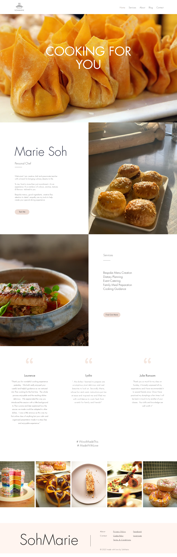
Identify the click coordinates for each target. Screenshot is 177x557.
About (102, 531)
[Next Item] (172, 484)
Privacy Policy (119, 531)
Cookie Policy (118, 536)
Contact (103, 536)
